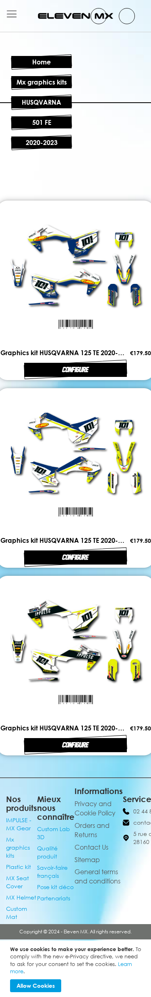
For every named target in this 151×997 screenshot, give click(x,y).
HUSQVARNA (41, 102)
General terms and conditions (97, 876)
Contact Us (91, 847)
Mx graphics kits (42, 82)
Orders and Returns (92, 830)
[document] (76, 968)
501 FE (41, 122)
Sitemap (87, 860)
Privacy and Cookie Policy (95, 808)
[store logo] (76, 16)
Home (41, 62)
